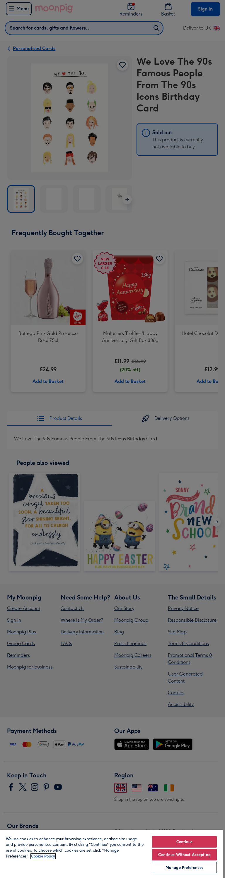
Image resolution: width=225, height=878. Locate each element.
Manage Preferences (184, 867)
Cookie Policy (43, 856)
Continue (184, 842)
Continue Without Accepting (184, 855)
